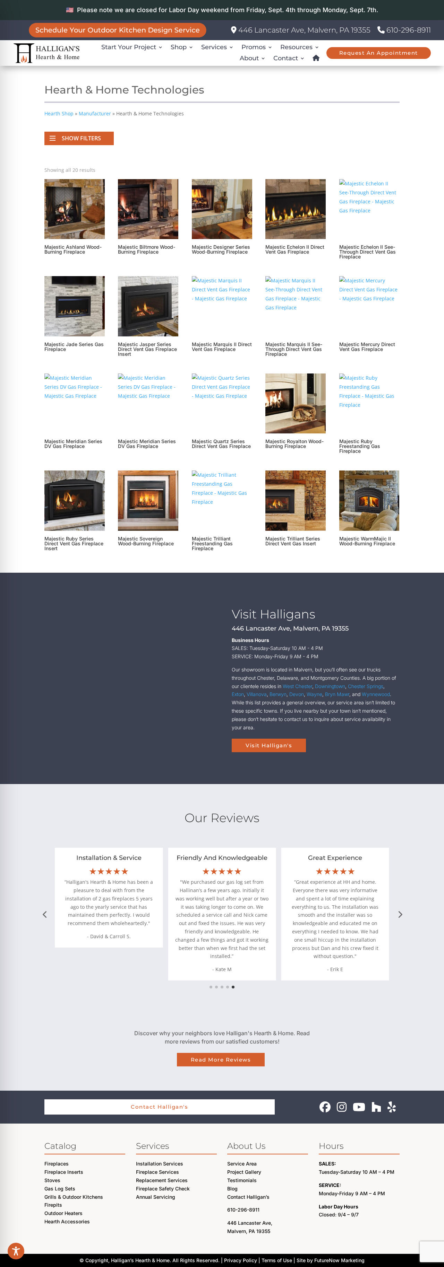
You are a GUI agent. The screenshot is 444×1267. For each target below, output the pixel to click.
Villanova (257, 694)
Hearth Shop (59, 113)
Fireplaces (56, 1164)
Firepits (53, 1205)
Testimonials (242, 1180)
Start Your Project (128, 47)
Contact (285, 58)
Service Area (242, 1164)
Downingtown (330, 686)
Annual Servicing (155, 1197)
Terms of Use (277, 1260)
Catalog (60, 1146)
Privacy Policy (240, 1260)
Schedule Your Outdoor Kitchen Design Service (117, 30)
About (249, 58)
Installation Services (159, 1164)
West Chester (297, 686)
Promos (253, 47)
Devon (296, 694)
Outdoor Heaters (63, 1213)
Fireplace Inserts (63, 1172)
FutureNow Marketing (339, 1260)
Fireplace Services (157, 1172)
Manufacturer (95, 113)
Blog (232, 1188)
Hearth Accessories (67, 1221)
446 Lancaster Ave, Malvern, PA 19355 (303, 30)
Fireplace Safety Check (163, 1188)
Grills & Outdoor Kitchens (73, 1197)
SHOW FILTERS (81, 138)
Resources (296, 47)
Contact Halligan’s (248, 1197)
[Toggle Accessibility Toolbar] (16, 1251)
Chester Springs (365, 686)
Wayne (314, 694)
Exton (238, 694)
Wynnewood (376, 694)
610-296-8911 (408, 30)
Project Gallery (244, 1172)
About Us (246, 1146)
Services (214, 47)
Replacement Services (162, 1180)
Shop (179, 47)
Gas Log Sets (59, 1188)
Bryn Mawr (337, 694)
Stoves (52, 1180)
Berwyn (278, 694)
